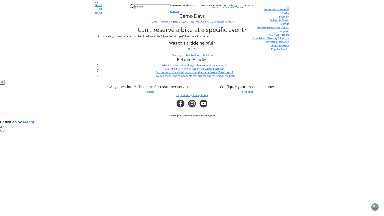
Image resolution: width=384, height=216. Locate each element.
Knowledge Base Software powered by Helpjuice (192, 115)
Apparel (284, 31)
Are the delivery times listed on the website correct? (194, 68)
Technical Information (276, 42)
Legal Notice (183, 95)
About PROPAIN (280, 45)
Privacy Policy (200, 95)
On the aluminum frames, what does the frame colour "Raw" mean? (194, 72)
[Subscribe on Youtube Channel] (203, 103)
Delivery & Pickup (279, 20)
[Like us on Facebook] (180, 103)
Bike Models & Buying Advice (273, 27)
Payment (284, 16)
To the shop (247, 91)
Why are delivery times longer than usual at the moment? (194, 65)
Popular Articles (280, 49)
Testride (284, 24)
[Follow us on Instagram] (192, 103)
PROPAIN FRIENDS (278, 34)
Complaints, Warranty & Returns (270, 38)
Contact (174, 11)
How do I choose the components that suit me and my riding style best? (194, 76)
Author (28, 121)
